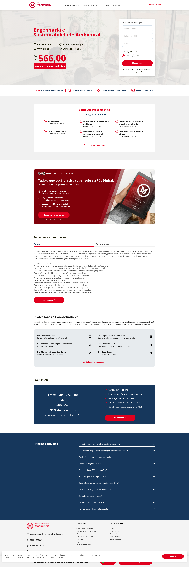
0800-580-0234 (36, 540)
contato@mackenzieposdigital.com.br (46, 534)
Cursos (112, 528)
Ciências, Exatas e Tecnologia (84, 528)
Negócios (79, 542)
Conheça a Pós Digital (111, 5)
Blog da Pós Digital (115, 539)
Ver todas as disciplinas (94, 145)
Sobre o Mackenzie (115, 536)
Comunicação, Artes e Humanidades (86, 531)
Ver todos (79, 547)
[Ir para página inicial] (40, 5)
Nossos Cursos (89, 5)
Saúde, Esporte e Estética (83, 544)
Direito (78, 534)
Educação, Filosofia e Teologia (84, 536)
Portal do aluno (37, 546)
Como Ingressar (114, 531)
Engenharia (79, 539)
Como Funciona (114, 534)
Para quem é (103, 244)
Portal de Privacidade (59, 558)
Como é (38, 244)
